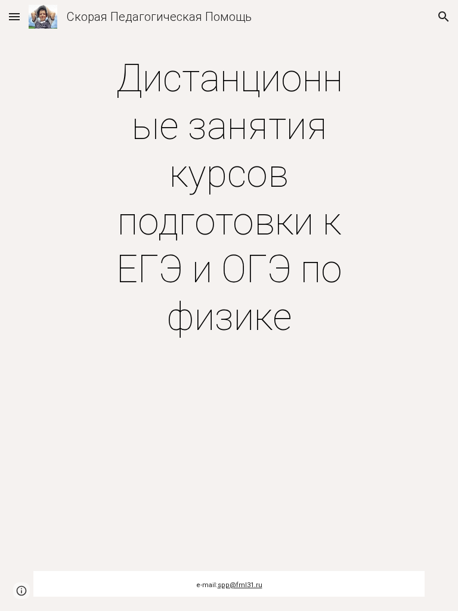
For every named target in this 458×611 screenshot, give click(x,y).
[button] (14, 16)
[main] (228, 198)
